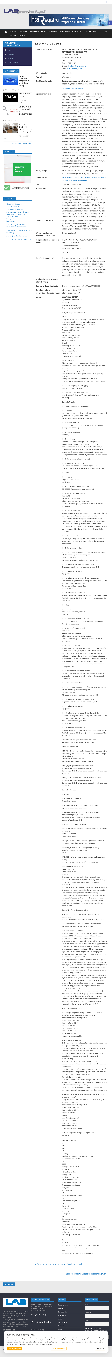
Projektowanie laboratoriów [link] (70, 32)
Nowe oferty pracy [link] (24, 94)
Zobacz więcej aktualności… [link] (22, 143)
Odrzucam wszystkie (58, 1349)
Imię (86, 1304)
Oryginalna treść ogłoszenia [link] (72, 88)
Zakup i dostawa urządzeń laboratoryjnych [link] (87, 1273)
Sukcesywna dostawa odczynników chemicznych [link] (58, 1264)
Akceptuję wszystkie (15, 1349)
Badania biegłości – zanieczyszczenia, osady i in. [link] (25, 128)
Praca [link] (95, 32)
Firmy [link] (9, 50)
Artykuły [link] (13, 32)
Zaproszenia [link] (23, 32)
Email (87, 1320)
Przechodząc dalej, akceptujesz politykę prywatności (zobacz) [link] (96, 1330)
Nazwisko (88, 1312)
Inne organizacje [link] (13, 62)
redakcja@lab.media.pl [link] (38, 1314)
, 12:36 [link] (12, 90)
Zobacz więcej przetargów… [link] (22, 239)
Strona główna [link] (63, 1305)
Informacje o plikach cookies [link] (41, 1322)
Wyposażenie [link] (53, 32)
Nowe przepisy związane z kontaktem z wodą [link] (25, 81)
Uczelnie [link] (10, 58)
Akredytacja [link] (34, 32)
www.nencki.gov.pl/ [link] (75, 69)
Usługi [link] (43, 32)
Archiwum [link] (13, 36)
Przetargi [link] (87, 32)
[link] (110, 23)
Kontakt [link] (22, 36)
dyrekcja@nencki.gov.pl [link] (77, 66)
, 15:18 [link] (11, 121)
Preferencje (100, 1348)
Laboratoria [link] (11, 54)
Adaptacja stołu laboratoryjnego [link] (17, 236)
